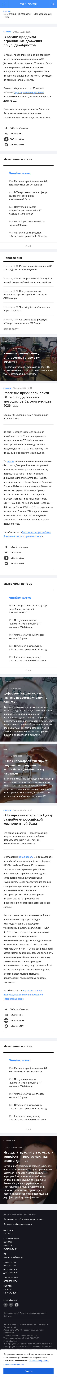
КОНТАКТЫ (8, 1234)
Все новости (11, 329)
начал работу (26, 857)
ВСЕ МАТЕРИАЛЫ (11, 1239)
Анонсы (7, 11)
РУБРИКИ (7, 1246)
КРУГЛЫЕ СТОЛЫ (11, 1278)
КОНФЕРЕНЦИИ (10, 1293)
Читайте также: (20, 173)
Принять (28, 1371)
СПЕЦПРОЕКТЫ (10, 1281)
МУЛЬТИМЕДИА (10, 1249)
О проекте (8, 1230)
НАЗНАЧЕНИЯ (9, 1266)
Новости (7, 32)
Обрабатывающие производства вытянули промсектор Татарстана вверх (23, 994)
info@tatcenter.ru (11, 1300)
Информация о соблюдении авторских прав (23, 1219)
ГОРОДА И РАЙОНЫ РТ (13, 1257)
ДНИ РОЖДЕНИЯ (10, 1273)
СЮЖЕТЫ (7, 1242)
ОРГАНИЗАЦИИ (10, 1269)
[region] (28, 1363)
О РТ (5, 1254)
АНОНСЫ (7, 1289)
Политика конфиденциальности (17, 1224)
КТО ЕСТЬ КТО (9, 1262)
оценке (10, 461)
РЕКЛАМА (7, 1286)
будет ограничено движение (29, 92)
